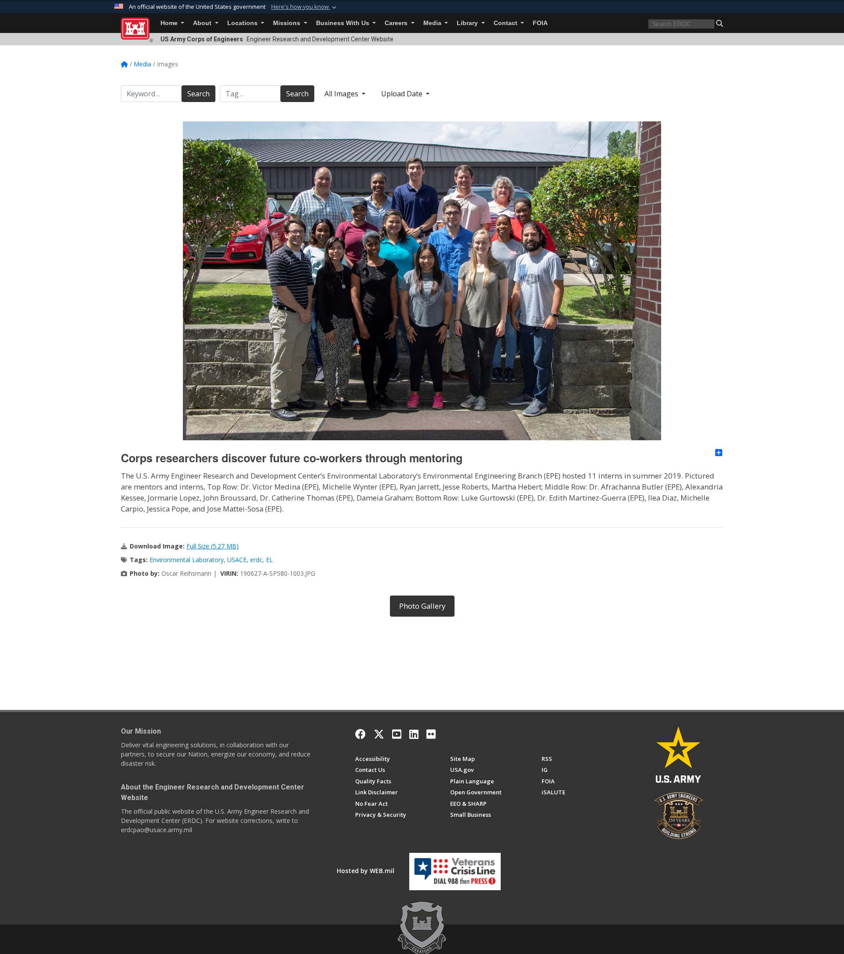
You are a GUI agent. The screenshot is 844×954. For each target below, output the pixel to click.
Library (468, 23)
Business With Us (343, 23)
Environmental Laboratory (186, 560)
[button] (304, 7)
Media (433, 23)
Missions (287, 23)
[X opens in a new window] (379, 734)
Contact (506, 23)
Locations (243, 23)
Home (169, 23)
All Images (342, 94)
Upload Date (402, 94)
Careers (397, 23)
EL (269, 560)
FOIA (540, 23)
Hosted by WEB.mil (365, 870)
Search (198, 94)
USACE (237, 560)
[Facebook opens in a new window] (360, 734)
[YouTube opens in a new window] (396, 734)
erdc (256, 560)
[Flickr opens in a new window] (431, 734)
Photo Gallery (422, 606)
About (203, 23)
